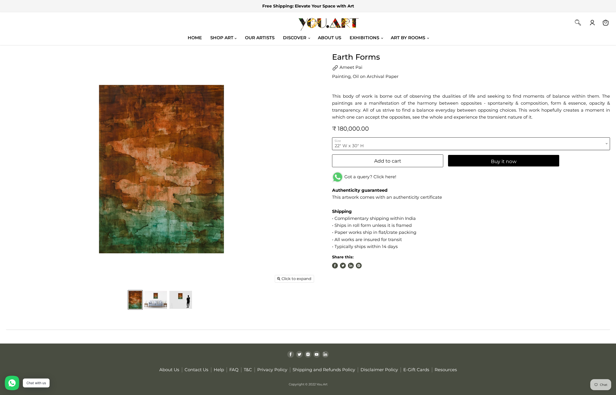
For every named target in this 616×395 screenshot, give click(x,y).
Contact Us (196, 369)
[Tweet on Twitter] (343, 265)
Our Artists (260, 37)
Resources (446, 369)
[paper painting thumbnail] (155, 299)
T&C (248, 369)
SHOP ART (222, 37)
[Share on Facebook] (335, 265)
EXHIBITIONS (365, 37)
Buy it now (504, 161)
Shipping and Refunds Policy (324, 369)
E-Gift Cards (416, 369)
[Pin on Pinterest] (359, 265)
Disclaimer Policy (379, 369)
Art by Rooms (408, 37)
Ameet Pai (350, 67)
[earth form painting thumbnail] (135, 299)
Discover (295, 37)
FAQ (233, 369)
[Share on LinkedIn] (351, 265)
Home (195, 37)
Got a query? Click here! (369, 176)
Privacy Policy (272, 369)
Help (219, 369)
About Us (329, 37)
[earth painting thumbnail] (180, 299)
